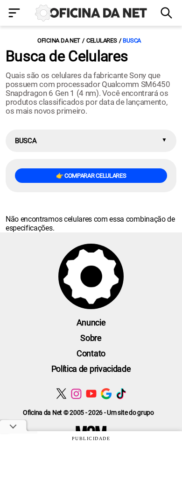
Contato (91, 353)
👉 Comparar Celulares (91, 175)
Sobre (90, 338)
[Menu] (15, 14)
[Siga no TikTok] (121, 393)
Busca (132, 40)
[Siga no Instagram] (76, 393)
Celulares (101, 40)
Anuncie (91, 322)
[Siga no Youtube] (91, 393)
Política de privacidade (91, 369)
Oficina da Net (58, 40)
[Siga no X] (61, 393)
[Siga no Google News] (106, 393)
